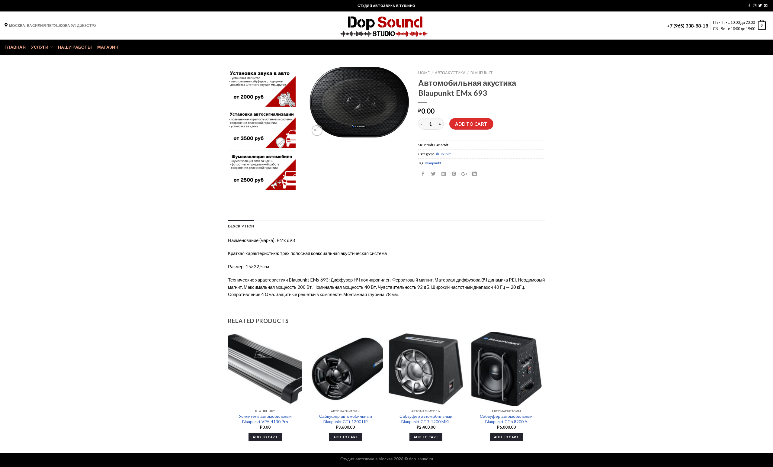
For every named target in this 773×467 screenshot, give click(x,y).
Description (241, 226)
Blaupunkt (481, 72)
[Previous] (228, 391)
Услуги (40, 47)
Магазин (107, 47)
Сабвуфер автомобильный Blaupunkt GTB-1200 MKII (425, 419)
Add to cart (471, 124)
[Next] (543, 391)
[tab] (241, 226)
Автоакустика (450, 72)
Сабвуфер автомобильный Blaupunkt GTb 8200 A (506, 419)
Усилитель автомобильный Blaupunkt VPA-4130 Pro (265, 419)
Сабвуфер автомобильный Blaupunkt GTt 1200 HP (345, 419)
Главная (15, 47)
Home (424, 72)
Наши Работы (75, 47)
